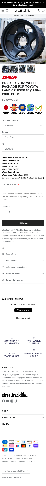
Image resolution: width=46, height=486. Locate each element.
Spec (4, 144)
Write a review (23, 310)
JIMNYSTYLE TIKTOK (9, 462)
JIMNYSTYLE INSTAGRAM (23, 458)
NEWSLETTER (7, 455)
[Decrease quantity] (4, 212)
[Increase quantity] (14, 212)
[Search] (8, 10)
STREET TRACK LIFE (14, 477)
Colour (5, 132)
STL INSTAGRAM (20, 455)
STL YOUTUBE (7, 458)
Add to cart (23, 223)
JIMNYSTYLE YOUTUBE (27, 462)
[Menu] (3, 10)
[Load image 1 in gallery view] (23, 41)
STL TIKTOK (32, 455)
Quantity (6, 206)
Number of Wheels (10, 120)
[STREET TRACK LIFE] (23, 10)
